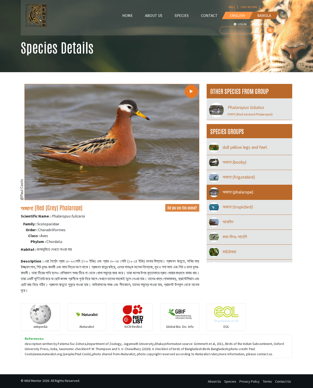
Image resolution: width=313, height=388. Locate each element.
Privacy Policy (249, 381)
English (237, 15)
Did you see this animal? (182, 207)
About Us (153, 15)
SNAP (265, 7)
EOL (226, 326)
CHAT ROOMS (248, 7)
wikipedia (40, 326)
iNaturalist (86, 326)
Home (127, 15)
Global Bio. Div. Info (180, 326)
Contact (209, 15)
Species (182, 15)
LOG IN (241, 24)
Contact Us (283, 381)
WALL (231, 7)
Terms (267, 381)
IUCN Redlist (133, 326)
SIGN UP (261, 24)
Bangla (264, 15)
